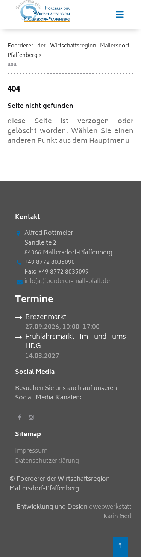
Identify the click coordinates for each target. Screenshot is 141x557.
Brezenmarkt (45, 318)
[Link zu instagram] (30, 418)
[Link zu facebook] (19, 418)
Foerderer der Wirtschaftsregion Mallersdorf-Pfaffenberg (70, 50)
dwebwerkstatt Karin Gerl (110, 512)
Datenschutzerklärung (47, 461)
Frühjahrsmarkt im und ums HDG (75, 342)
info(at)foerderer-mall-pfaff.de (67, 281)
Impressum (31, 451)
